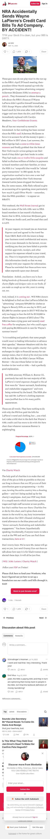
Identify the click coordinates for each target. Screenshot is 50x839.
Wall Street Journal (29, 205)
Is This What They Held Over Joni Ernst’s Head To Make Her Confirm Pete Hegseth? (18, 744)
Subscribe (35, 3)
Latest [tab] (11, 712)
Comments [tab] (8, 636)
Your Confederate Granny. (24, 120)
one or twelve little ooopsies (30, 158)
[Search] (45, 711)
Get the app (37, 827)
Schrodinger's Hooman (18, 659)
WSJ (5, 561)
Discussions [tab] (22, 712)
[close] (43, 753)
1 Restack (17, 600)
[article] (25, 726)
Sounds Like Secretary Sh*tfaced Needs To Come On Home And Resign (18, 722)
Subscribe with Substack (27, 799)
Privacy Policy (29, 810)
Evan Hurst (17, 731)
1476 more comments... (11, 699)
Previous (10, 618)
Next (41, 618)
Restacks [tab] (19, 636)
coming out (24, 297)
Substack (12, 833)
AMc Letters (15, 561)
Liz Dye (11, 43)
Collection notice (25, 821)
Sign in (44, 3)
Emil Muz (12, 675)
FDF (16, 567)
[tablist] (13, 635)
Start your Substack (18, 827)
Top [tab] (5, 712)
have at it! (19, 539)
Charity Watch (13, 470)
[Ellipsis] (47, 659)
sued (18, 133)
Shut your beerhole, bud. (13, 728)
